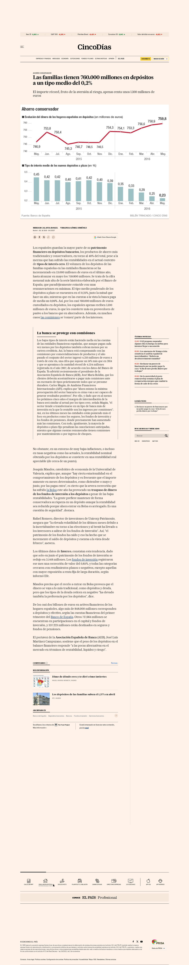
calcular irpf (28, 884)
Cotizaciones (75, 58)
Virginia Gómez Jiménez (73, 228)
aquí (87, 728)
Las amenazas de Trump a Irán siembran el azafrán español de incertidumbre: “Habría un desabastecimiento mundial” (151, 355)
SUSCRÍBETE (146, 59)
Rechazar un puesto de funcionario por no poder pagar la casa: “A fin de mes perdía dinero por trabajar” (151, 367)
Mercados (56, 58)
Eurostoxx (146, 441)
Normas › (114, 663)
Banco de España (62, 617)
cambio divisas (97, 884)
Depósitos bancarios (56, 716)
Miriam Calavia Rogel (45, 228)
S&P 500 (54, 34)
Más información (39, 728)
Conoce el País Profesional (94, 897)
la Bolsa (52, 490)
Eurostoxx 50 (113, 34)
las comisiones (50, 317)
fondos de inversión (85, 559)
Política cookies (40, 959)
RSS (94, 959)
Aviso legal (30, 959)
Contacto (23, 959)
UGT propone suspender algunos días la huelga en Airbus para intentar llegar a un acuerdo (151, 343)
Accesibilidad (83, 959)
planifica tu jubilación (80, 884)
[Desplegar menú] (22, 47)
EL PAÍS (120, 57)
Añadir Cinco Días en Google (106, 237)
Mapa (91, 959)
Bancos (69, 716)
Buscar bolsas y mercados (147, 429)
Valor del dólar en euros (146, 34)
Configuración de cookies (54, 959)
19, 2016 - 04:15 (47, 230)
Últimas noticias (101, 58)
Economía (65, 58)
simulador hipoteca (45, 884)
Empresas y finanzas (43, 58)
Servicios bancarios (96, 716)
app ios (148, 884)
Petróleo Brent (83, 34)
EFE (53, 698)
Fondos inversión (80, 716)
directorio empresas (114, 884)
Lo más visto (140, 401)
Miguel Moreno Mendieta (61, 680)
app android (160, 884)
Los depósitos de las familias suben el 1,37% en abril (83, 694)
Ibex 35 (28, 34)
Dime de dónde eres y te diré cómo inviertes (79, 677)
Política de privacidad (71, 959)
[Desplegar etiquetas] (116, 715)
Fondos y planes (87, 58)
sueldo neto (62, 884)
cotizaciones (130, 884)
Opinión (111, 58)
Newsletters (101, 959)
